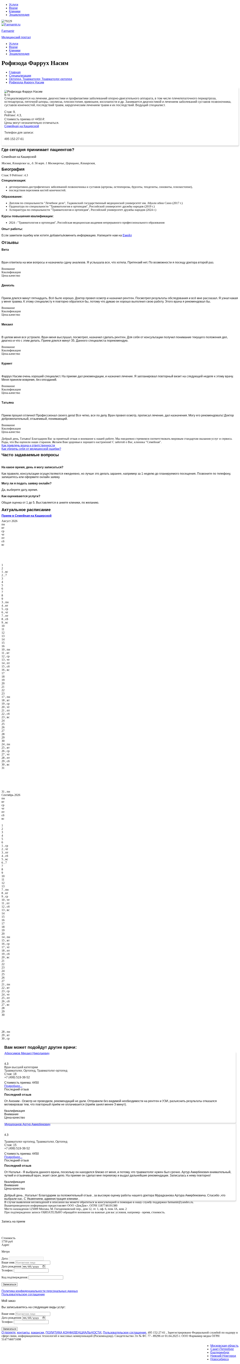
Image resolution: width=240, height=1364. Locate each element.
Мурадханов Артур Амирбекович (27, 1124)
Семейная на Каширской (21, 126)
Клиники (14, 11)
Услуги (13, 4)
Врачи (13, 8)
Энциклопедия (19, 14)
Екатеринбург (220, 1352)
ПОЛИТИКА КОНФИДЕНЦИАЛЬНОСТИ (73, 1332)
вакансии (37, 1332)
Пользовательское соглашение (23, 1294)
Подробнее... (13, 1086)
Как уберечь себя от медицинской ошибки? (31, 448)
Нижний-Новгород (223, 1355)
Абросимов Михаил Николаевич (26, 1053)
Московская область (224, 1345)
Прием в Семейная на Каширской (27, 515)
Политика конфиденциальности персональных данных (40, 1291)
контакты (23, 1332)
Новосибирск (219, 1359)
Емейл (127, 235)
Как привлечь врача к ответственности (28, 445)
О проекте (9, 1332)
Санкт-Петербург (222, 1349)
